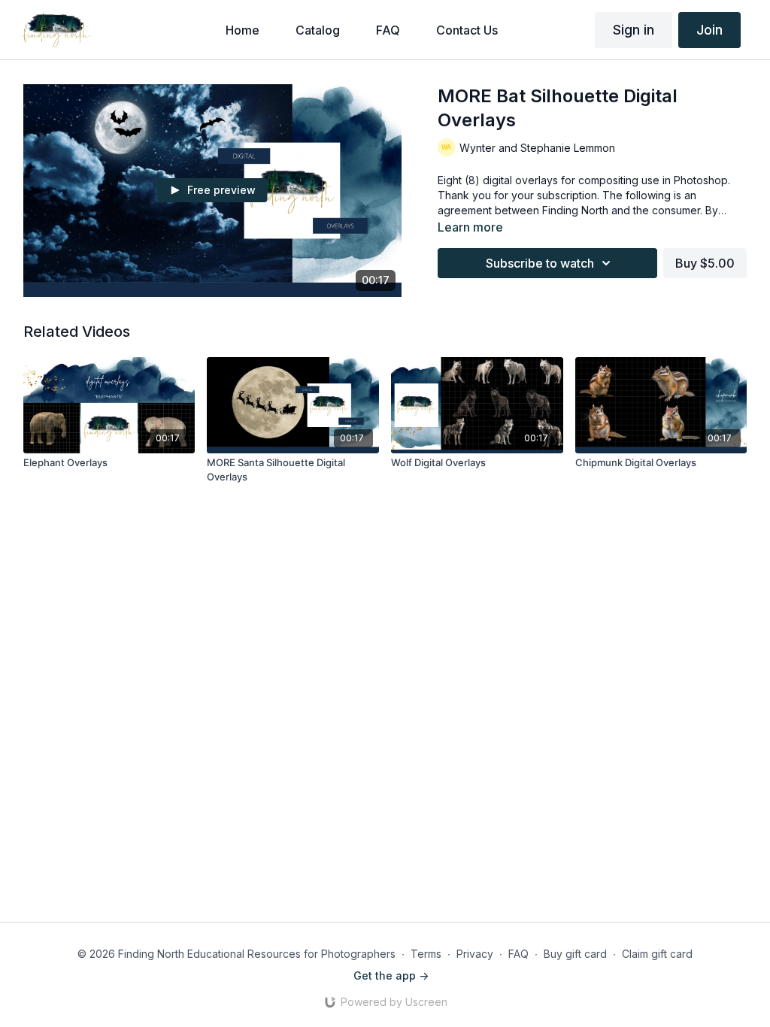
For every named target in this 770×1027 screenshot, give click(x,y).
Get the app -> (391, 975)
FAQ (518, 953)
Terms (426, 953)
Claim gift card (657, 953)
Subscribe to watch (540, 263)
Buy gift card (575, 953)
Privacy (474, 953)
